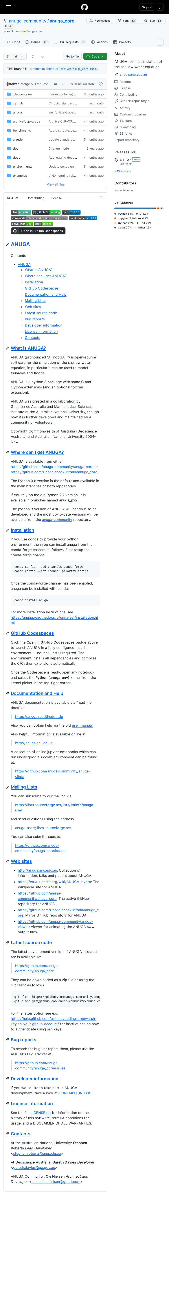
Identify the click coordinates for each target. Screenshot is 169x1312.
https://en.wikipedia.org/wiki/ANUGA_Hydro (54, 882)
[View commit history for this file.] (101, 84)
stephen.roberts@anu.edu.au (37, 1153)
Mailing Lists (35, 300)
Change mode (59, 148)
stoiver (13, 84)
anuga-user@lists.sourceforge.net (43, 828)
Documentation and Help (45, 294)
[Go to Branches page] (33, 56)
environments (22, 166)
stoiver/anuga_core (30, 31)
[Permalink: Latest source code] (8, 943)
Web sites (33, 306)
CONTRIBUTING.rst (74, 1093)
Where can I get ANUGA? (45, 276)
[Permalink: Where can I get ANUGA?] (8, 452)
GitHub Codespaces (42, 288)
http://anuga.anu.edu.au (34, 743)
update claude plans (63, 139)
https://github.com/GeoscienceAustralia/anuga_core (54, 472)
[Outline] (101, 197)
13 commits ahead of (43, 69)
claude (18, 139)
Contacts (32, 337)
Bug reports (35, 319)
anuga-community (27, 21)
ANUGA (20, 244)
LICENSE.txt (41, 1112)
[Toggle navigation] (8, 7)
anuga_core (62, 21)
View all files (55, 184)
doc (15, 148)
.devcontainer (23, 94)
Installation (34, 282)
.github (18, 103)
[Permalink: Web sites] (8, 861)
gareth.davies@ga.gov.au (34, 1167)
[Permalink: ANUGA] (8, 244)
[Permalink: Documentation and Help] (8, 693)
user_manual (82, 725)
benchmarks (22, 130)
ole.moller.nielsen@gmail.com (55, 1181)
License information (41, 331)
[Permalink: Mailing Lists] (8, 787)
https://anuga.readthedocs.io (39, 716)
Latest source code (41, 313)
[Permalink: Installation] (8, 530)
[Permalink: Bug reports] (8, 1040)
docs (16, 157)
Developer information (43, 325)
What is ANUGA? (39, 269)
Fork (129, 20)
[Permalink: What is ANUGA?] (8, 348)
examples (20, 175)
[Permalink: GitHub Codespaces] (8, 633)
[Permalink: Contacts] (8, 1134)
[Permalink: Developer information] (8, 1079)
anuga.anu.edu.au (133, 74)
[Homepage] (84, 7)
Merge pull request (34, 84)
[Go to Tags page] (42, 56)
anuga (17, 112)
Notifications (102, 20)
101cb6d (75, 83)
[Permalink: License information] (8, 1103)
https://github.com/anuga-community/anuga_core (52, 466)
